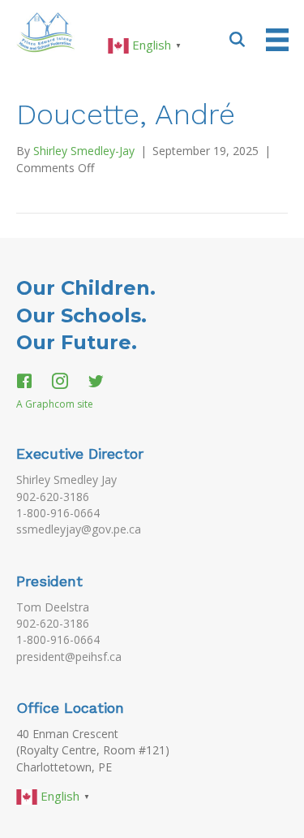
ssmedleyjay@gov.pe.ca (78, 529)
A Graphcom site (54, 404)
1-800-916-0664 (58, 513)
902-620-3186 (52, 496)
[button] (237, 38)
